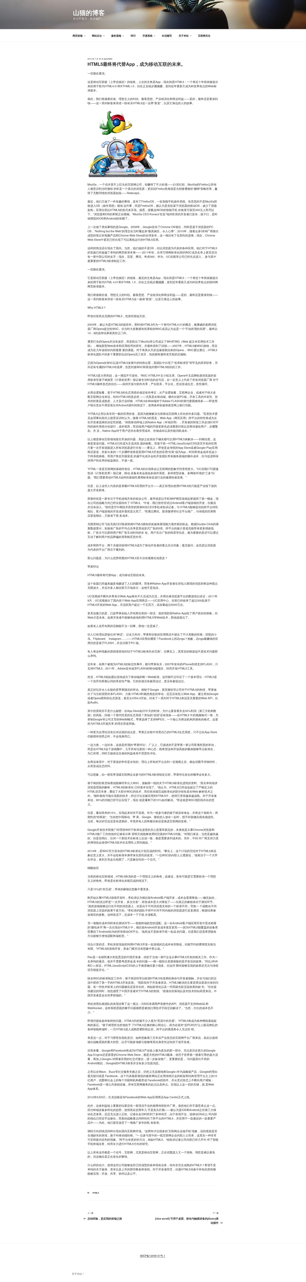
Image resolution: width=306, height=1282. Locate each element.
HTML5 (95, 1192)
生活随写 (167, 35)
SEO (133, 35)
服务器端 (116, 35)
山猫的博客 (89, 12)
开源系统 (147, 35)
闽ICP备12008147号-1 (152, 1255)
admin (109, 58)
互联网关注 (204, 35)
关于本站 (184, 35)
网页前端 (78, 35)
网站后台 (97, 35)
